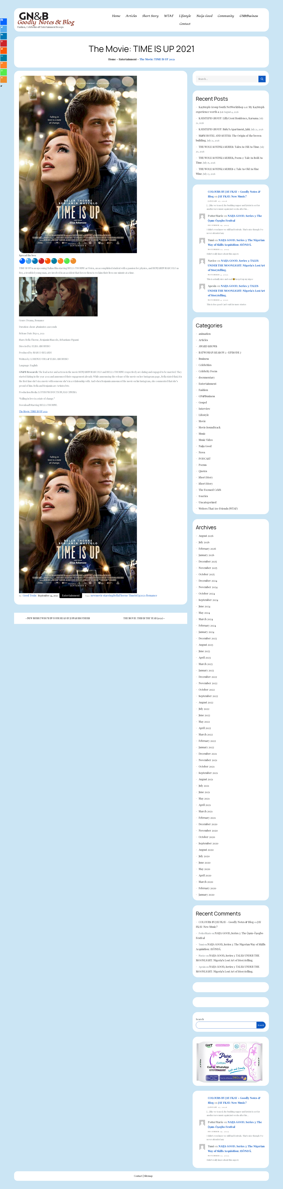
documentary (207, 377)
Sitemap (148, 1176)
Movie (202, 421)
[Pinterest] (41, 261)
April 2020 (205, 875)
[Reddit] (48, 261)
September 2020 (208, 843)
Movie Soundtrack (209, 427)
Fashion (203, 390)
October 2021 (206, 766)
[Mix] (60, 261)
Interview (204, 408)
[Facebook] (22, 261)
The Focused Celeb (210, 490)
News (202, 452)
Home (116, 16)
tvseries (203, 496)
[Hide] (1, 86)
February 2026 (207, 548)
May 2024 (204, 612)
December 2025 (208, 561)
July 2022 (204, 708)
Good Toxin (29, 595)
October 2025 (207, 574)
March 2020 (206, 881)
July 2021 (204, 785)
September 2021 (208, 773)
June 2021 (204, 792)
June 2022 (204, 715)
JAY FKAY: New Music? (232, 196)
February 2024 (207, 625)
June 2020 (204, 862)
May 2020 (204, 869)
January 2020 (206, 894)
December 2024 (208, 580)
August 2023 (206, 644)
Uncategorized (208, 502)
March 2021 (205, 811)
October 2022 (207, 689)
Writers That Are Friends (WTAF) (218, 508)
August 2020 (206, 849)
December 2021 (208, 753)
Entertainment (71, 595)
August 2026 (206, 535)
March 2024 (206, 619)
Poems (203, 465)
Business (204, 358)
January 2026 (206, 555)
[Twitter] (28, 261)
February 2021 (207, 817)
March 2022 (206, 734)
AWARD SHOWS (208, 346)
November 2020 (208, 830)
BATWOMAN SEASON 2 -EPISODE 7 (220, 352)
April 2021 (205, 805)
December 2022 (208, 676)
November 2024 (208, 587)
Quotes (203, 471)
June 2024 (204, 606)
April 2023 (205, 657)
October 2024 (207, 593)
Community (226, 16)
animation (205, 333)
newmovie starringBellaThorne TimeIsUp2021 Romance (124, 595)
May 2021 (204, 798)
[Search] (262, 79)
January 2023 (206, 670)
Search (200, 1019)
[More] (73, 261)
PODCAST (205, 458)
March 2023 (206, 664)
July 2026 (204, 542)
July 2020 (204, 856)
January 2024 (206, 632)
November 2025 (208, 568)
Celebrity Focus (208, 371)
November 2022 (208, 683)
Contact (184, 24)
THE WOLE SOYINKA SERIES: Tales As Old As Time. (229, 147)
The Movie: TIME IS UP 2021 (33, 411)
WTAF (168, 16)
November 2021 (208, 760)
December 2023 (208, 638)
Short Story (150, 16)
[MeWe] (54, 261)
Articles (131, 16)
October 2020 (207, 837)
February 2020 (207, 888)
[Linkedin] (35, 261)
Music (202, 433)
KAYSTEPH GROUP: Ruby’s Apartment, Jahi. (224, 129)
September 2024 (208, 600)
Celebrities (205, 365)
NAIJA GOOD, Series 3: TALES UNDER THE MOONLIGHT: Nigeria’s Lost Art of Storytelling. (236, 265)
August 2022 (206, 702)
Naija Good (204, 16)
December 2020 (208, 824)
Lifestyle (185, 16)
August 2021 (206, 779)
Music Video (206, 440)
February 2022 (207, 741)
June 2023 (204, 651)
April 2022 (205, 728)
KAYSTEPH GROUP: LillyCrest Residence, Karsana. (229, 118)
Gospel (203, 402)
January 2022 (206, 747)
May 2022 (204, 721)
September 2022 (208, 696)
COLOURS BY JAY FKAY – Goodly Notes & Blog (226, 922)
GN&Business (248, 16)
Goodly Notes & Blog (45, 22)
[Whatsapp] (67, 261)
